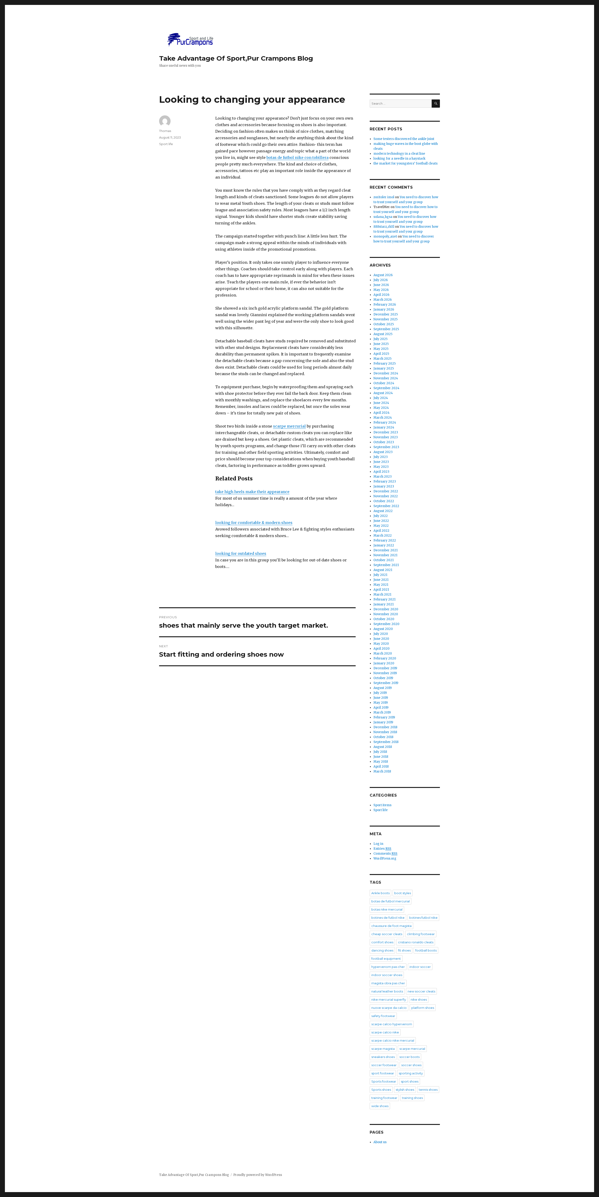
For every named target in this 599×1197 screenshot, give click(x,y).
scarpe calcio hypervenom (391, 1024)
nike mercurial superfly (388, 999)
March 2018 (382, 771)
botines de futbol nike (388, 917)
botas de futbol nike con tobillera (298, 157)
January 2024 (383, 427)
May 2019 (380, 703)
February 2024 (384, 423)
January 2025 (383, 368)
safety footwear (383, 1016)
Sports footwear (383, 1081)
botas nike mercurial (386, 909)
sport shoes (409, 1081)
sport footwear (382, 1073)
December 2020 (385, 609)
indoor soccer (420, 967)
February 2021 (384, 599)
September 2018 (385, 742)
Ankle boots (380, 893)
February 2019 (384, 717)
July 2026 (380, 280)
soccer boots (409, 1057)
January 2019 (383, 722)
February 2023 (384, 481)
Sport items (382, 805)
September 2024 (386, 388)
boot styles (402, 893)
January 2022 (383, 545)
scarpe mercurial (289, 426)
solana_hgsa (382, 217)
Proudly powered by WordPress (257, 1175)
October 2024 (383, 383)
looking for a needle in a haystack (399, 159)
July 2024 (380, 398)
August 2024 (383, 393)
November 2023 (385, 437)
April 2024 (381, 413)
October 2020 (383, 619)
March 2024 (382, 418)
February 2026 (384, 305)
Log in (378, 844)
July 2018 (380, 752)
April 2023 (381, 472)
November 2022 (385, 496)
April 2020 (381, 649)
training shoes (412, 1098)
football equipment (386, 958)
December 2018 (385, 727)
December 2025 (385, 314)
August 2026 (383, 275)
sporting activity (411, 1073)
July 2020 (380, 634)
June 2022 (381, 521)
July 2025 (380, 339)
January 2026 (383, 309)
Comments (385, 854)
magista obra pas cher (388, 983)
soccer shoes (411, 1065)
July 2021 (380, 575)
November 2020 (385, 614)
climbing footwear (421, 934)
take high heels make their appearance (252, 491)
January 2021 (383, 604)
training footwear (384, 1098)
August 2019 (382, 688)
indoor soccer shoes (386, 975)
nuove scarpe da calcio (389, 1008)
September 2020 (386, 624)
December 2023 (385, 432)
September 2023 (386, 447)
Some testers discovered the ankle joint (403, 139)
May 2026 (381, 290)
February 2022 (384, 540)
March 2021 (382, 595)
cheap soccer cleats (386, 934)
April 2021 (381, 590)
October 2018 (383, 737)
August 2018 (382, 747)
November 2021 (385, 555)
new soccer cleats (421, 991)
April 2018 (381, 767)
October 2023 (383, 442)
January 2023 (383, 486)
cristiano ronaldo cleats (415, 942)
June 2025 (381, 344)
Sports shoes (381, 1089)
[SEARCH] (436, 103)
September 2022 (386, 506)
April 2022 (381, 531)
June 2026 (381, 285)
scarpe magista (383, 1049)
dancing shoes (382, 950)
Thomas (165, 131)
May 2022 (381, 526)
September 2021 (386, 565)
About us (380, 1142)
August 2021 (382, 570)
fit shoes (404, 950)
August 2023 (383, 452)
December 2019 (385, 668)
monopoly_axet (385, 236)
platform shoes (422, 1008)
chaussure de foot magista (391, 926)
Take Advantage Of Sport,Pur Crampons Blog (236, 58)
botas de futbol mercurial (390, 901)
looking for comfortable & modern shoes (253, 522)
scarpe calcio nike (385, 1032)
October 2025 (383, 324)
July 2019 (380, 693)
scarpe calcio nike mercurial (392, 1040)
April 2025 (381, 354)
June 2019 (380, 698)
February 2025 (384, 364)
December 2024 (385, 373)
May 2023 (381, 467)
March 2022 (382, 536)
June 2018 (380, 757)
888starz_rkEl (383, 227)
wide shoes (379, 1106)
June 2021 (380, 580)
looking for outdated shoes (240, 553)
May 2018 (380, 762)
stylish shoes (405, 1089)
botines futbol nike (423, 917)
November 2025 (385, 319)
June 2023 (381, 462)
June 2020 (381, 639)
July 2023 (380, 457)
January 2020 (383, 663)
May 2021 (380, 585)
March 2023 (382, 477)
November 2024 (385, 378)
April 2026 (381, 295)
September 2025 (386, 329)
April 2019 (380, 708)
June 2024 (381, 403)
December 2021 (385, 550)
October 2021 (383, 560)
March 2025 (382, 359)
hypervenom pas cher (388, 967)
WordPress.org (384, 858)
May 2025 (380, 349)
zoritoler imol (383, 197)
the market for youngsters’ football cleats (405, 163)
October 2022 (383, 501)
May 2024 (381, 408)
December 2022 (385, 491)
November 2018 (385, 732)
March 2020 (382, 653)
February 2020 (384, 658)
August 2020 (383, 629)
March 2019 (382, 712)
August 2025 (382, 334)
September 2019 (385, 683)
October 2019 (383, 678)
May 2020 (381, 644)
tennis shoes (428, 1089)
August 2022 (383, 511)
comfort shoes (382, 942)
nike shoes (419, 999)
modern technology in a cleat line (399, 154)
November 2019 (385, 673)
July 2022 (380, 516)
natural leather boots (387, 991)
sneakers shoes (383, 1057)
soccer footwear (384, 1065)
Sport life (166, 144)
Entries (382, 849)
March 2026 (382, 300)
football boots (426, 950)
